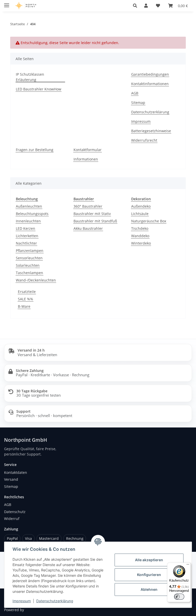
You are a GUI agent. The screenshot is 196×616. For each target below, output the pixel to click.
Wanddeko (140, 235)
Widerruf (11, 518)
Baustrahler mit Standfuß (95, 221)
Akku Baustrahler (88, 228)
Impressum (22, 601)
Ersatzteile (27, 291)
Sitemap (138, 102)
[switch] (179, 597)
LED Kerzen (25, 228)
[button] (146, 6)
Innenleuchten (28, 221)
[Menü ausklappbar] (6, 3)
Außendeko (141, 206)
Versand (11, 479)
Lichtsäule (140, 213)
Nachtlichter (26, 243)
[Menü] (188, 566)
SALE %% (25, 299)
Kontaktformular (88, 149)
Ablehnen (149, 589)
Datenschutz (15, 511)
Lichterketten (27, 235)
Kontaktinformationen (150, 83)
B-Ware (24, 306)
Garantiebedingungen (150, 74)
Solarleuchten (28, 265)
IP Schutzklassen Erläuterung (30, 77)
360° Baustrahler (88, 206)
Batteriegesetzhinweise (151, 130)
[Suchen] (135, 6)
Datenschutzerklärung (54, 601)
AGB (134, 93)
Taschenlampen (29, 272)
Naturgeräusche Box (148, 221)
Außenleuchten (29, 206)
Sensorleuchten (29, 258)
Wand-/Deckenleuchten (36, 280)
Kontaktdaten (15, 472)
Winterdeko (141, 243)
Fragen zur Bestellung (34, 149)
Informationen (86, 159)
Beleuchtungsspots (32, 213)
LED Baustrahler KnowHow (38, 89)
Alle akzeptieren (149, 560)
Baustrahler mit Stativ (92, 213)
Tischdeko (139, 228)
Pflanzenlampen (29, 250)
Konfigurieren (149, 574)
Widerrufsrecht (144, 140)
